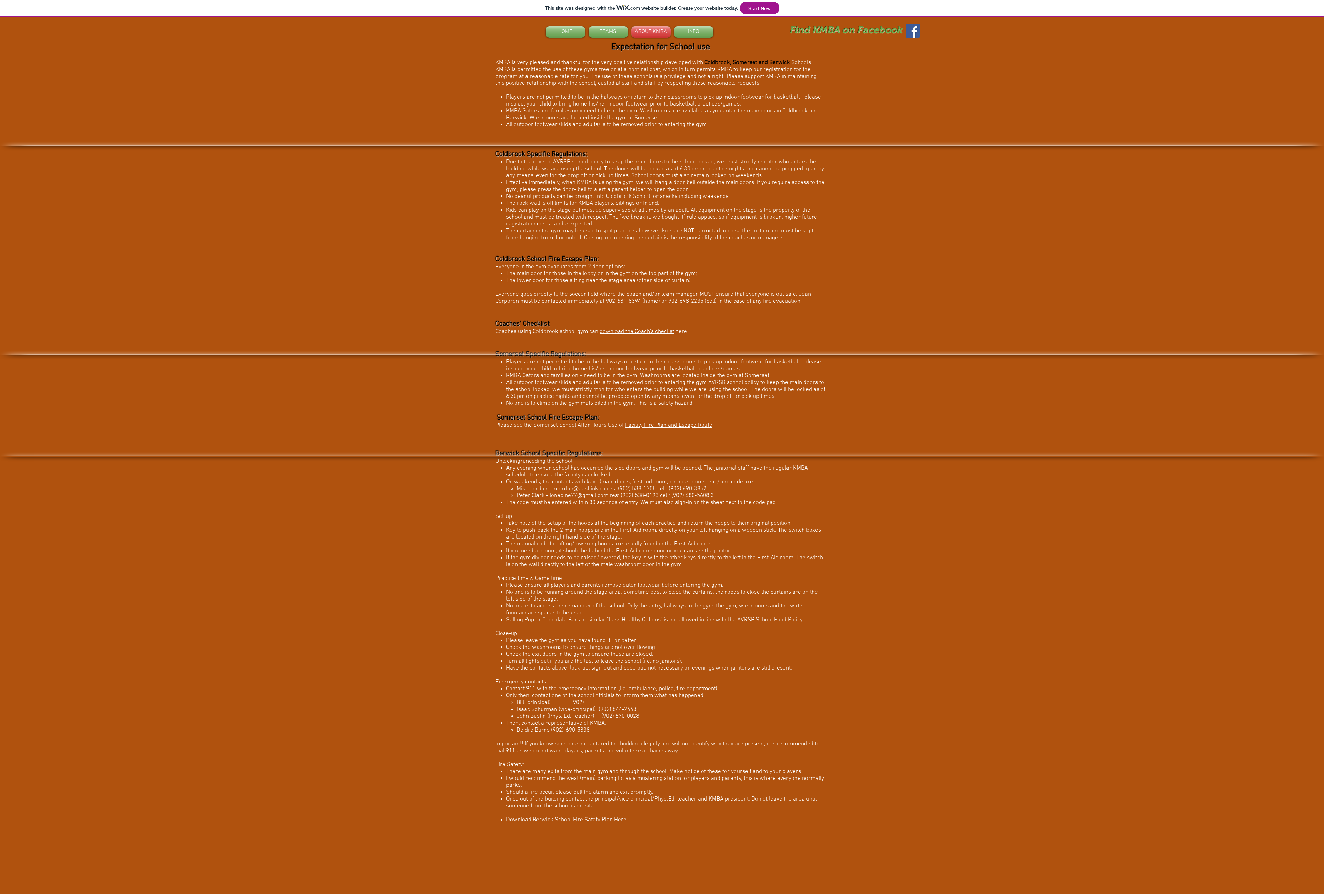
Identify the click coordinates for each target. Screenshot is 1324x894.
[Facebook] (913, 31)
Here (619, 819)
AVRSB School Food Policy (769, 619)
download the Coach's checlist (637, 331)
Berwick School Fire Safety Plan (573, 819)
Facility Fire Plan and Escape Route (668, 425)
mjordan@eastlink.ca (578, 488)
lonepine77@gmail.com (579, 495)
